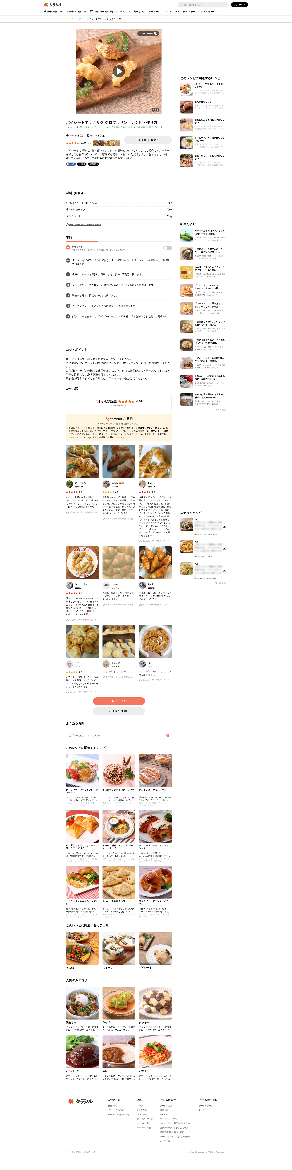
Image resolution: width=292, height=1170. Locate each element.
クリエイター (189, 11)
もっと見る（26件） (119, 711)
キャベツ (108, 1022)
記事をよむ (139, 11)
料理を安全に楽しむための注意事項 (85, 224)
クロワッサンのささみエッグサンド (82, 902)
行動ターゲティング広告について (175, 1127)
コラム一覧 (142, 1114)
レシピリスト (143, 1110)
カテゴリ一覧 (143, 1123)
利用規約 (164, 1114)
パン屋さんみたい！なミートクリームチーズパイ (82, 846)
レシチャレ (204, 1110)
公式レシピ (125, 11)
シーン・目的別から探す (119, 1114)
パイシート (145, 967)
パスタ (143, 1071)
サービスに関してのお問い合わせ (175, 1136)
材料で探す (113, 1105)
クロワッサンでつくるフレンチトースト (82, 791)
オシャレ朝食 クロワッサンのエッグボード (118, 846)
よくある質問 (166, 1141)
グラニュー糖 (74, 216)
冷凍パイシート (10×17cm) (82, 203)
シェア (72, 164)
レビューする (119, 701)
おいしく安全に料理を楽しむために (176, 1123)
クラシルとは (166, 1105)
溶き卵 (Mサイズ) (76, 209)
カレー (106, 1071)
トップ (140, 1105)
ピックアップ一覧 (145, 1119)
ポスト (83, 164)
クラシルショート (171, 11)
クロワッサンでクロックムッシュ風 (154, 846)
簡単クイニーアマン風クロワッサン (155, 902)
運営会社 (164, 1110)
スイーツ (108, 967)
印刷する (94, 164)
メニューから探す (116, 1110)
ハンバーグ (72, 1071)
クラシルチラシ (206, 1105)
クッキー (144, 1022)
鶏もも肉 (71, 1022)
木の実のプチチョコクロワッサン (118, 791)
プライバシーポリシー (170, 1119)
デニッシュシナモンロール (152, 789)
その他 (70, 967)
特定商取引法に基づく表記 (172, 1132)
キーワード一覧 (144, 1127)
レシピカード (154, 11)
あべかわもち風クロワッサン (117, 901)
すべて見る (220, 410)
